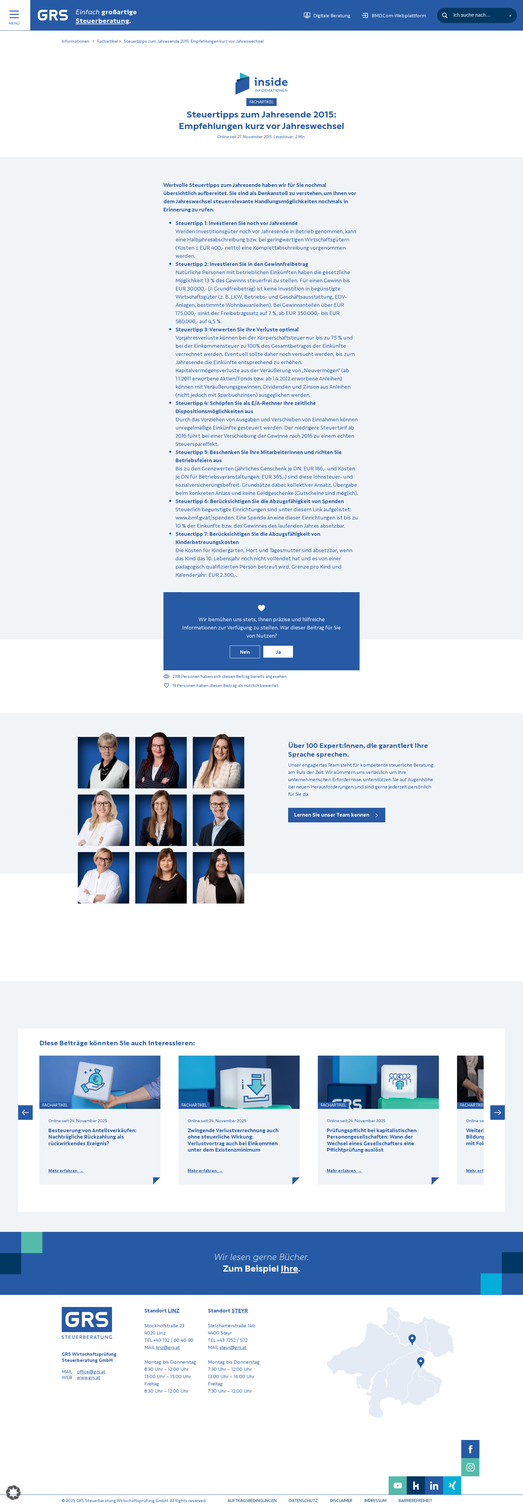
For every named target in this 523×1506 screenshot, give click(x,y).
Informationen (75, 41)
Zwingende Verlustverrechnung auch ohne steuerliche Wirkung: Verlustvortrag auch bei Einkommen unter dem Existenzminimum (233, 1140)
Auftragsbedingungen (252, 1500)
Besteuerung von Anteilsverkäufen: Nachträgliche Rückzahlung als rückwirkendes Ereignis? (92, 1136)
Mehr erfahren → (66, 1170)
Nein (245, 651)
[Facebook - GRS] (470, 1449)
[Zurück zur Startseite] (53, 15)
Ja (278, 652)
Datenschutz (303, 1500)
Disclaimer (341, 1500)
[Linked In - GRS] (434, 1485)
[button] (25, 1113)
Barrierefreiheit (415, 1500)
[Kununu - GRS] (416, 1485)
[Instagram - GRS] (470, 1467)
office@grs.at (91, 1371)
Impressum (375, 1500)
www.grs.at (88, 1377)
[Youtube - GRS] (398, 1485)
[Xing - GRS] (452, 1485)
